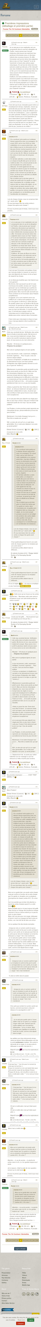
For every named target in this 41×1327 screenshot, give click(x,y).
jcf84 (3, 776)
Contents (5, 1280)
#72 (36, 786)
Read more (21, 1320)
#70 (36, 631)
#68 (36, 590)
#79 (36, 1140)
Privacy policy (6, 1298)
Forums (5, 29)
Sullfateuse (6, 443)
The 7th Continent (15, 29)
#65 (36, 327)
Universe (5, 1275)
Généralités (26, 29)
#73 (36, 802)
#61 (36, 42)
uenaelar (5, 956)
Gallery (4, 1283)
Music (24, 1278)
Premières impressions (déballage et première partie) (17, 24)
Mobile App (26, 1285)
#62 (36, 101)
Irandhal (4, 566)
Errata (24, 1283)
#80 (36, 1180)
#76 (36, 1059)
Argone (4, 135)
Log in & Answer (20, 1249)
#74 (36, 952)
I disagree (20, 1323)
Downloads (26, 1280)
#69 (36, 613)
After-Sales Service (8, 1303)
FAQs (24, 1273)
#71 (36, 771)
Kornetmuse (5, 984)
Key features (6, 1278)
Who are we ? (6, 1293)
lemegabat (5, 595)
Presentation (6, 1273)
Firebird (4, 47)
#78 (36, 1125)
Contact (4, 1301)
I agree (30, 1320)
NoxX (3, 332)
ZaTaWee (5, 106)
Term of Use (6, 1296)
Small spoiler (25, 586)
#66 (36, 438)
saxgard (11, 137)
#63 (36, 130)
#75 (36, 980)
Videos (24, 1275)
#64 (36, 215)
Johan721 (4, 219)
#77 (36, 1080)
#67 (36, 562)
